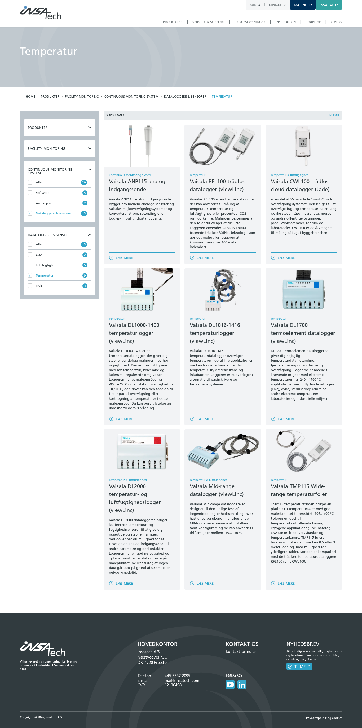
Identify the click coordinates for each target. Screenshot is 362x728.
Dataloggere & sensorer (185, 96)
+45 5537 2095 (177, 675)
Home (30, 96)
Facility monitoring (82, 96)
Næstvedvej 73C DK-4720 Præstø (152, 660)
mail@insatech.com (182, 680)
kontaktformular (241, 651)
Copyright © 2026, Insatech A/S (41, 717)
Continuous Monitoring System (131, 96)
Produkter (50, 96)
